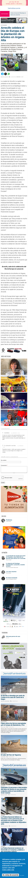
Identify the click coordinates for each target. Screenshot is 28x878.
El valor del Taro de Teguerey (11, 755)
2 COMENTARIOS (13, 76)
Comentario (4, 465)
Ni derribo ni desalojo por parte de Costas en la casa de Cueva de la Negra (12, 697)
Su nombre (3, 460)
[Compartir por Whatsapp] (8, 74)
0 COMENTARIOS (15, 701)
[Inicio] (14, 8)
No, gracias (22, 875)
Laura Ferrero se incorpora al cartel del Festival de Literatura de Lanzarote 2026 (14, 371)
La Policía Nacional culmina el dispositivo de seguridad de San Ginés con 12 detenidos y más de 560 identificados (14, 404)
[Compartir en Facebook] (2, 74)
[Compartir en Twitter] (5, 74)
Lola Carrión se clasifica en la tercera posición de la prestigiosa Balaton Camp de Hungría (12, 422)
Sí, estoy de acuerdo (10, 875)
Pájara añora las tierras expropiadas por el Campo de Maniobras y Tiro (13, 724)
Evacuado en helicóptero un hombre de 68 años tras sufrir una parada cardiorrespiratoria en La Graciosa (13, 388)
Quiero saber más (8, 869)
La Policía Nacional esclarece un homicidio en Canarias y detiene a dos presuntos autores (12, 850)
